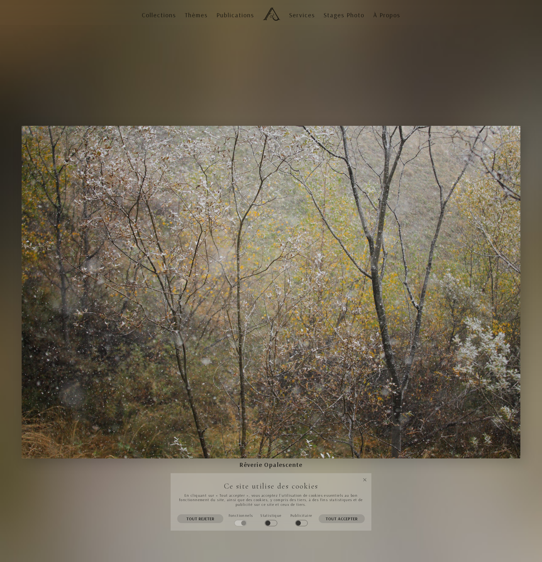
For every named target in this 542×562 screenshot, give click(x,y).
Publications (235, 15)
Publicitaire (301, 515)
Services (302, 15)
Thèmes (196, 15)
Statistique (270, 515)
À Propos (386, 15)
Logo (270, 8)
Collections (159, 15)
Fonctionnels (241, 515)
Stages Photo (344, 15)
